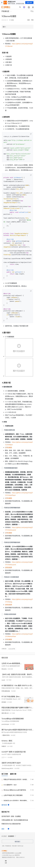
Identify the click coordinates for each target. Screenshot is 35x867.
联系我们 (17, 841)
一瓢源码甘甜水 (6, 735)
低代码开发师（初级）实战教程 (11, 816)
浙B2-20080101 (20, 857)
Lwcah (3, 680)
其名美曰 (4, 702)
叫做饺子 (4, 746)
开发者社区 (8, 846)
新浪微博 (11, 836)
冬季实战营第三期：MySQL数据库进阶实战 (15, 820)
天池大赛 (14, 846)
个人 (32, 11)
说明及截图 (8, 447)
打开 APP (29, 2)
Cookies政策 (17, 853)
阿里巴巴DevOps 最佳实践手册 (11, 824)
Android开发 (11, 649)
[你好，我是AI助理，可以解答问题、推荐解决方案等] (24, 7)
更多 (3, 829)
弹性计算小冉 (5, 713)
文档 (3, 846)
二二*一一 (4, 757)
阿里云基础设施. (6, 691)
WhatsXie (4, 669)
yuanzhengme (5, 724)
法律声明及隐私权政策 (8, 853)
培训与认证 (20, 846)
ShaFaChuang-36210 (7, 768)
